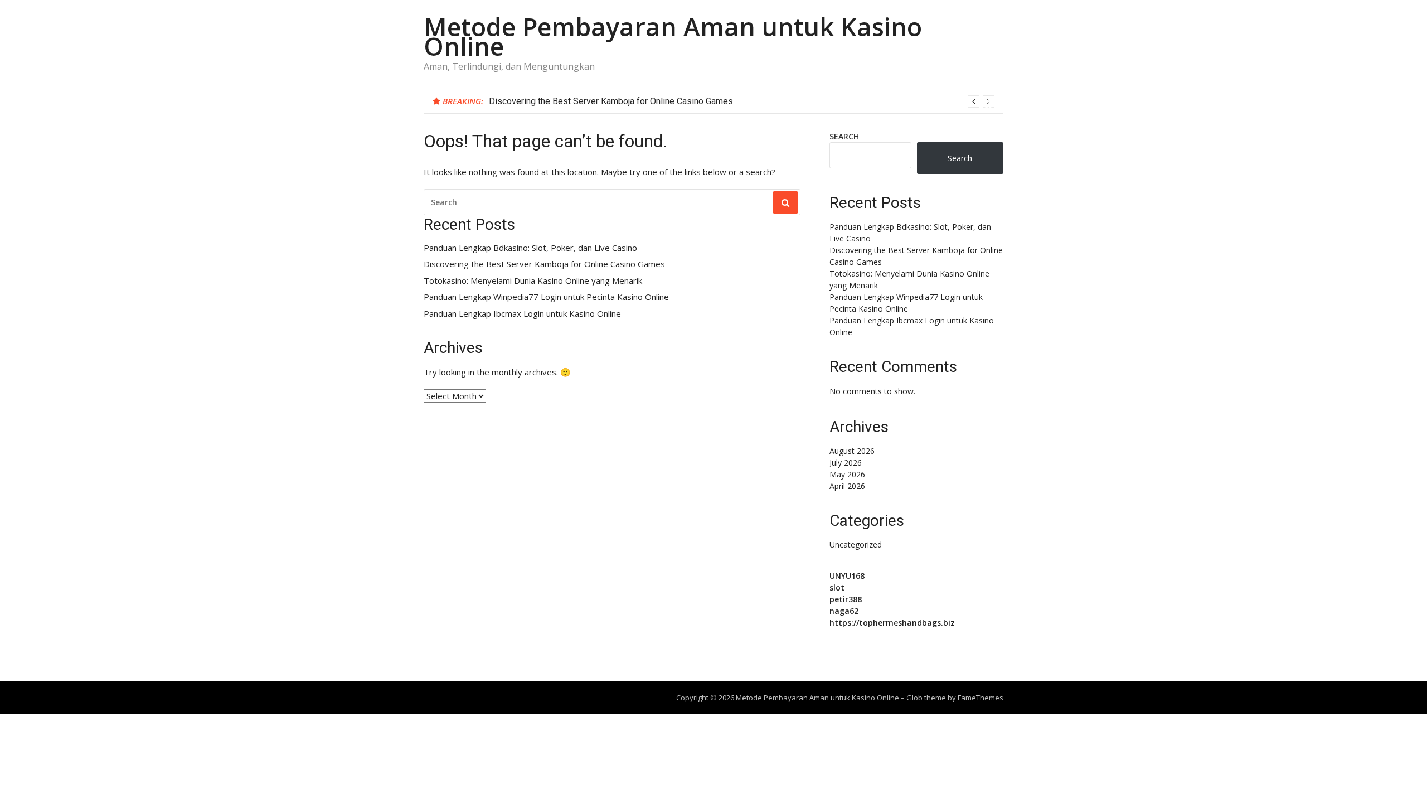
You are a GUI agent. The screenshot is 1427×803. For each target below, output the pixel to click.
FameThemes (980, 698)
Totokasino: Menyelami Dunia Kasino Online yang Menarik (533, 280)
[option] (741, 101)
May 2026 (847, 474)
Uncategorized (855, 544)
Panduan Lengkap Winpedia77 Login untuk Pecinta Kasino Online (546, 297)
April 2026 (847, 486)
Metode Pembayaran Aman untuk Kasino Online (673, 36)
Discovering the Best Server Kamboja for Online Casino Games (611, 101)
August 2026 (852, 451)
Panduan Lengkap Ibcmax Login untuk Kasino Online (522, 313)
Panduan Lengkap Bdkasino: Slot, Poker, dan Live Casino (530, 248)
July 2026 (845, 462)
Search (844, 136)
